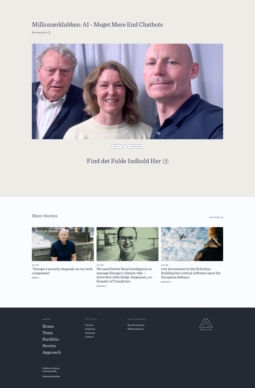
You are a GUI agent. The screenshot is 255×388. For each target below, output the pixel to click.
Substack (90, 333)
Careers (89, 325)
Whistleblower (136, 329)
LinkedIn (90, 329)
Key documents (136, 325)
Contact (89, 337)
